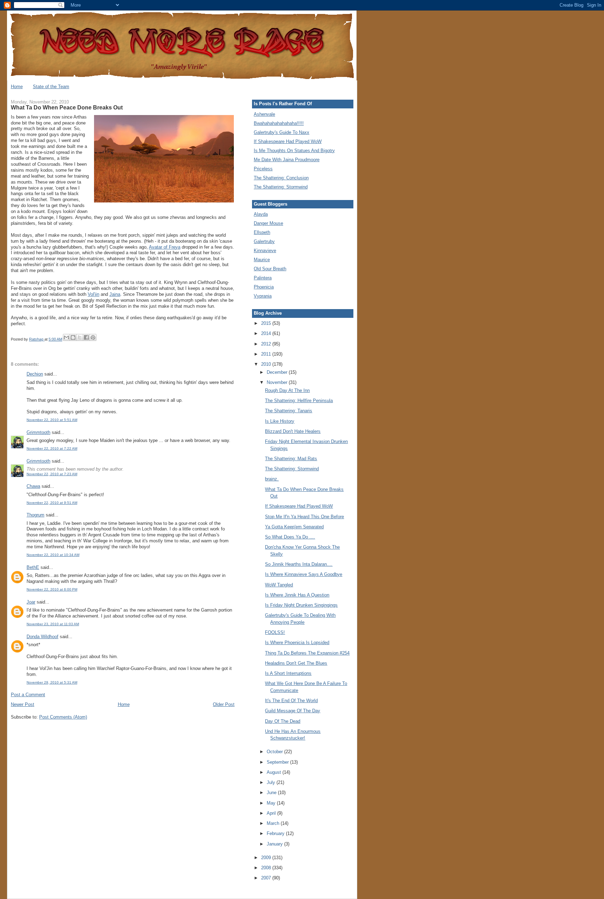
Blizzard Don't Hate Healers (293, 431)
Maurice (262, 259)
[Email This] (66, 337)
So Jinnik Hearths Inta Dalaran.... (298, 564)
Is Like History (279, 421)
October (275, 751)
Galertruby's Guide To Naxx (281, 132)
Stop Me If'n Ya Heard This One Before (304, 516)
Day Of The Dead (282, 721)
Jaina (114, 294)
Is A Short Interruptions (288, 673)
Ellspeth (262, 232)
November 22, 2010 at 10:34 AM (53, 555)
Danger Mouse (268, 223)
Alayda (261, 214)
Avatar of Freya (164, 247)
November (278, 382)
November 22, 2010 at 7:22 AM (52, 448)
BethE (33, 567)
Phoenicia (264, 287)
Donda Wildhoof (42, 636)
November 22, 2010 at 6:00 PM (52, 589)
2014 (266, 333)
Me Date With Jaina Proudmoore (286, 159)
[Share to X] (79, 337)
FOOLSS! (275, 632)
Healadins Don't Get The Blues (296, 663)
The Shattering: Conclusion (281, 177)
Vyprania (263, 296)
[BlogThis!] (73, 337)
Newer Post (22, 704)
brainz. (272, 478)
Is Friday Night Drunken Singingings (301, 605)
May (272, 803)
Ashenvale (264, 114)
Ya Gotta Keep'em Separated (294, 526)
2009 (266, 857)
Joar (31, 602)
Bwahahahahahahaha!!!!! (279, 123)
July (271, 782)
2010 (266, 364)
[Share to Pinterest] (92, 337)
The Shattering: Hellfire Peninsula (299, 400)
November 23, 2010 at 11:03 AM (53, 624)
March (274, 823)
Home (17, 86)
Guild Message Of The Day (292, 710)
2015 (266, 323)
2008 (266, 867)
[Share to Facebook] (86, 337)
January (275, 844)
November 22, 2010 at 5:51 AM (52, 420)
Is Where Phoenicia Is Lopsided (297, 642)
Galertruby (264, 241)
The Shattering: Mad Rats (291, 458)
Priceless (263, 168)
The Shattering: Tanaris (288, 410)
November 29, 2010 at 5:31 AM (52, 682)
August (274, 772)
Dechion (35, 374)
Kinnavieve (265, 250)
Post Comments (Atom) (63, 717)
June (272, 792)
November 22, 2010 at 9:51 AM (52, 503)
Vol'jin (93, 294)
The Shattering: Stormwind (281, 187)
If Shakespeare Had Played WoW (288, 141)
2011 (266, 354)
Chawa (33, 486)
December (278, 372)
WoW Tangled (279, 584)
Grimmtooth (38, 432)
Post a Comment (28, 694)
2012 (266, 344)
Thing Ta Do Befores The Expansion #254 (307, 653)
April (272, 813)
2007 (266, 877)
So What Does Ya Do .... (290, 537)
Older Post (224, 704)
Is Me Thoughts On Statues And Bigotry (294, 150)
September (278, 762)
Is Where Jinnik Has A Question (297, 595)
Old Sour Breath (270, 268)
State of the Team (51, 86)
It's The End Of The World (291, 700)
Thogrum (35, 515)
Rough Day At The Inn (287, 390)
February (276, 833)
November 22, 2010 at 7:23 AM (52, 474)
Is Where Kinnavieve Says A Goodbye (303, 574)
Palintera (263, 277)
